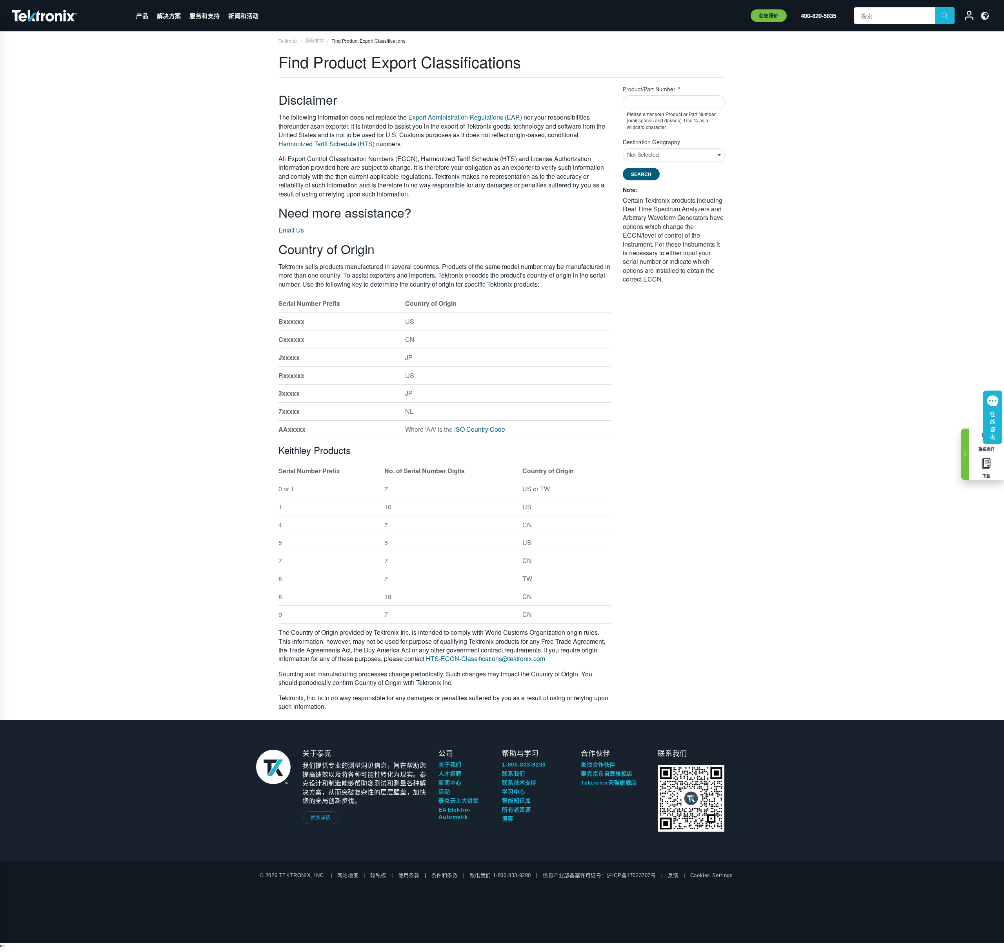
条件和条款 (444, 875)
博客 (507, 819)
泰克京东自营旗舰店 (606, 773)
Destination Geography (651, 142)
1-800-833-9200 (524, 764)
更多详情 (320, 817)
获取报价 (768, 15)
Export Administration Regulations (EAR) (465, 117)
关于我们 (449, 764)
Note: (630, 190)
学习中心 (513, 791)
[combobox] (674, 102)
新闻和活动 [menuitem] (243, 15)
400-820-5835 (818, 15)
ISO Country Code (479, 429)
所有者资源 (516, 810)
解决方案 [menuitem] (169, 15)
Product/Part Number (650, 89)
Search (641, 174)
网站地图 (347, 875)
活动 (444, 791)
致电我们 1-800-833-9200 (500, 875)
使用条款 (408, 875)
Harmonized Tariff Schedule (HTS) (326, 143)
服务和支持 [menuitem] (204, 15)
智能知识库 (516, 801)
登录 (965, 17)
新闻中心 (449, 782)
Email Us (291, 229)
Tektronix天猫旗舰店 (609, 782)
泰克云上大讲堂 (458, 801)
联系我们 (513, 773)
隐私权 (378, 875)
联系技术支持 (519, 782)
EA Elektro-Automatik (454, 813)
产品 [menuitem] (142, 15)
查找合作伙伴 (598, 764)
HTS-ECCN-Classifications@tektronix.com (485, 658)
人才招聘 (449, 773)
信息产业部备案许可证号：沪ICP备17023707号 (599, 875)
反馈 (673, 875)
